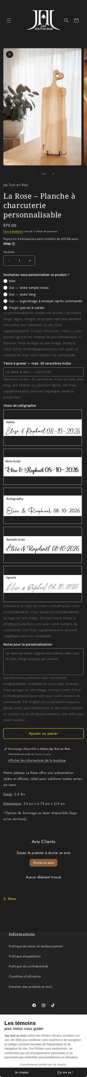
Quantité (8, 252)
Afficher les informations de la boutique (37, 760)
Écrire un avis (43, 862)
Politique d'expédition (25, 956)
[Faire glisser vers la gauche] (34, 174)
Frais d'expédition (13, 231)
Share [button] (12, 898)
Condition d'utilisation (25, 976)
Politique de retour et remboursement (36, 946)
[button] (9, 20)
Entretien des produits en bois (30, 986)
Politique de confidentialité (28, 966)
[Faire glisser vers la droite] (53, 174)
